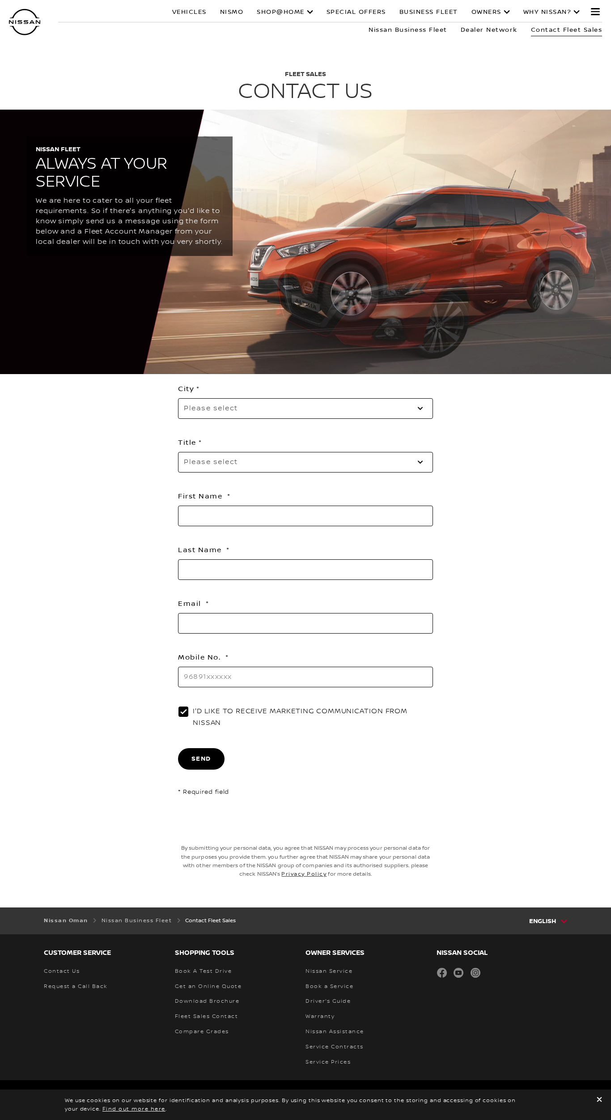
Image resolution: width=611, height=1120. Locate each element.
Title (187, 443)
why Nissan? (547, 12)
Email (191, 604)
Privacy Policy (304, 874)
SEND (201, 758)
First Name (201, 496)
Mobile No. (200, 657)
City (186, 389)
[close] (599, 1100)
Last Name (201, 550)
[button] (595, 11)
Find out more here (133, 1109)
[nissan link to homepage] (24, 22)
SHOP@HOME (281, 12)
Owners (486, 12)
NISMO (232, 12)
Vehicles (189, 12)
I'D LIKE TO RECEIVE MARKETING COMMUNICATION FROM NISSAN (300, 717)
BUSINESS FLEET (428, 12)
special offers (356, 12)
